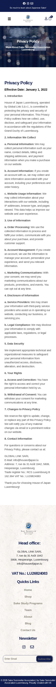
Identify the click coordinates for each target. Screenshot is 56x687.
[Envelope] (32, 3)
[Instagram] (28, 3)
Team (28, 610)
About (28, 616)
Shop (28, 596)
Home (28, 589)
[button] (9, 19)
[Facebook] (24, 3)
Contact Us (28, 630)
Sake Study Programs (28, 603)
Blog (28, 623)
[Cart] (50, 18)
